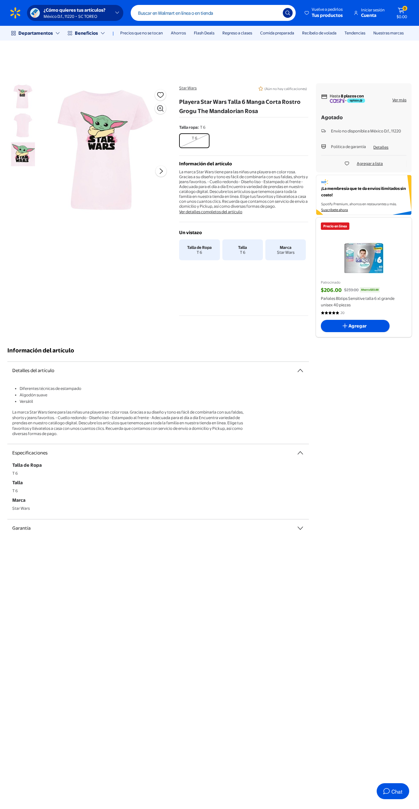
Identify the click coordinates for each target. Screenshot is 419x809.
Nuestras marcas (388, 32)
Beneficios (86, 33)
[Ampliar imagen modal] (160, 108)
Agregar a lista (370, 163)
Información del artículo (40, 350)
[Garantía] (300, 528)
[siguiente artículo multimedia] (161, 171)
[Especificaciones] (300, 453)
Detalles (380, 147)
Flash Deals (204, 32)
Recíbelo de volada (319, 32)
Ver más (399, 99)
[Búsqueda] (288, 13)
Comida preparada (277, 32)
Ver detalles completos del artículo (210, 211)
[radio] (194, 140)
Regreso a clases (237, 32)
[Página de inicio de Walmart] (15, 13)
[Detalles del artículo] (300, 370)
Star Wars (188, 87)
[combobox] (213, 13)
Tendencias (354, 32)
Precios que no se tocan (141, 32)
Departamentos (35, 33)
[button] (324, 13)
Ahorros (178, 32)
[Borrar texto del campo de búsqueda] (273, 13)
